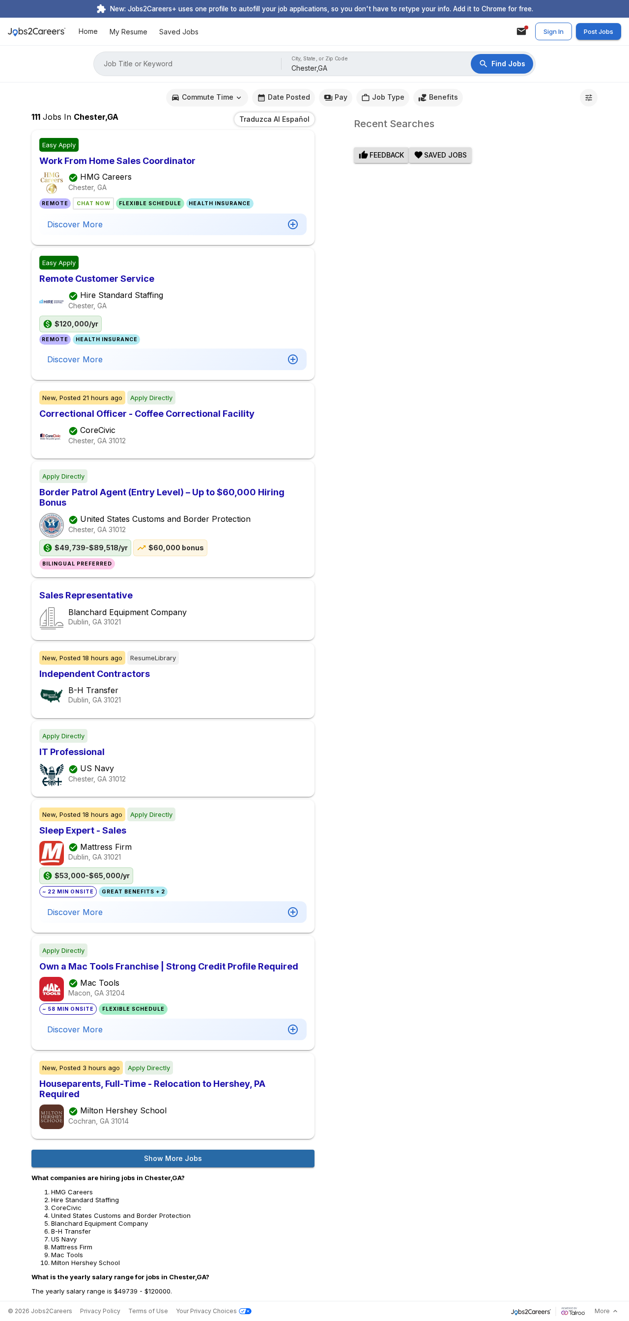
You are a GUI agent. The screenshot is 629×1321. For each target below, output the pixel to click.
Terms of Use (148, 1311)
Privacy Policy (100, 1311)
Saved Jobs (179, 31)
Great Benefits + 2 (133, 892)
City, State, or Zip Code (319, 58)
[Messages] (521, 31)
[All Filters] (589, 98)
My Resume (128, 31)
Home (88, 31)
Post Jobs (598, 31)
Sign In (553, 31)
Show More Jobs (173, 1158)
